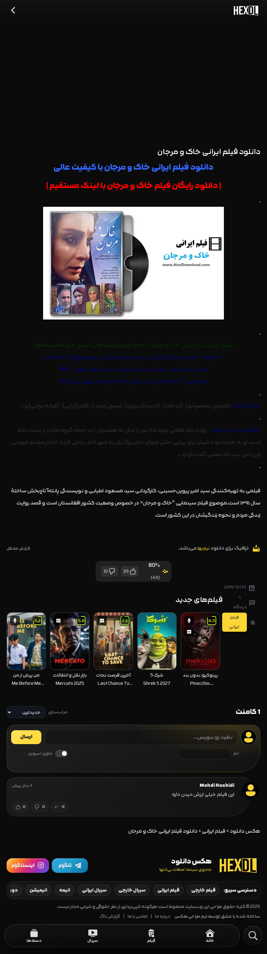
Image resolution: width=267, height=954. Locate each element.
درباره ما (162, 916)
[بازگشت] (14, 10)
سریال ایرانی (94, 890)
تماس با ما (138, 916)
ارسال (26, 736)
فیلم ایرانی (213, 831)
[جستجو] (253, 935)
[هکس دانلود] (244, 10)
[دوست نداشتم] (112, 571)
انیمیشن (38, 890)
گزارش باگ (110, 916)
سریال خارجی (132, 890)
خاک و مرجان (185, 357)
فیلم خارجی (203, 890)
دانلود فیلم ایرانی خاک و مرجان (208, 152)
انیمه (64, 890)
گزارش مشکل (18, 548)
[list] (113, 650)
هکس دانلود (148, 369)
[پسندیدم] (132, 571)
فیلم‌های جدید (199, 599)
